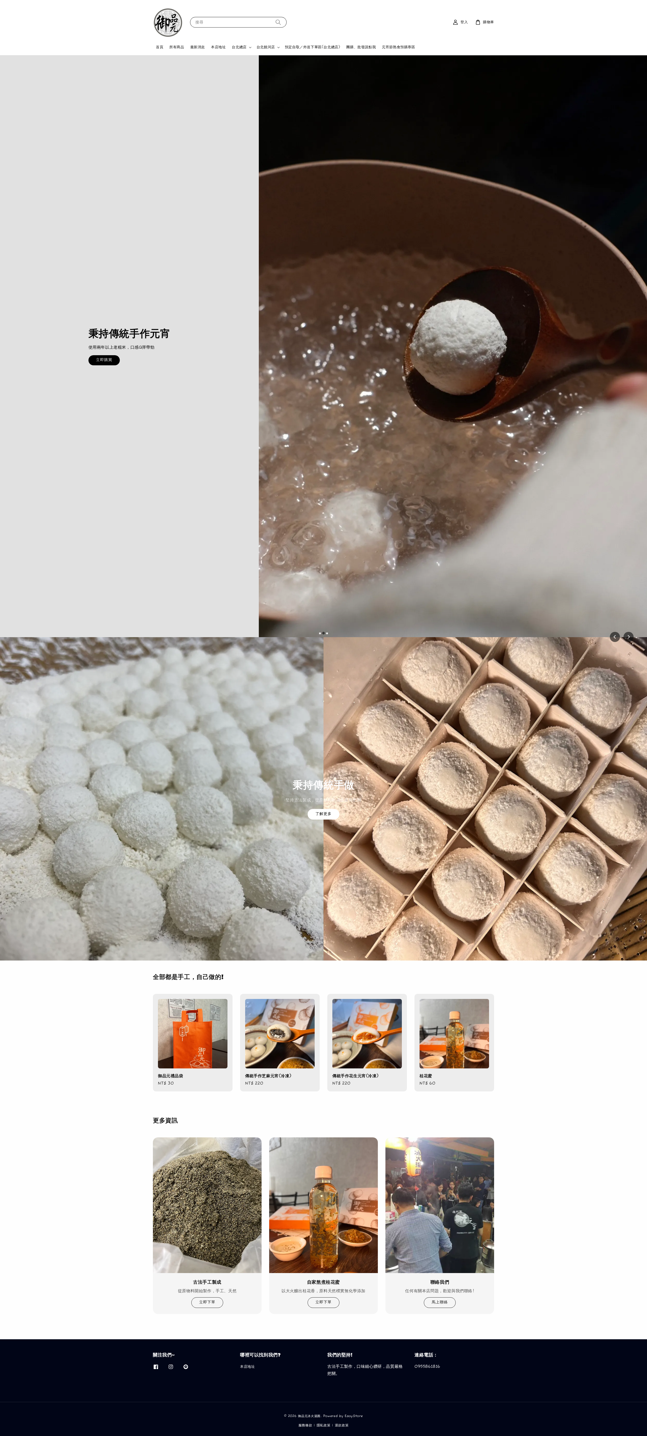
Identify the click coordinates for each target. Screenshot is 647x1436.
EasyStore (354, 1416)
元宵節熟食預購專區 (398, 47)
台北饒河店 (266, 47)
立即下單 (207, 1302)
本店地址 (218, 47)
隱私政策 (324, 1425)
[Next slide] (628, 637)
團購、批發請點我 (361, 47)
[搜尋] (278, 22)
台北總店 (239, 47)
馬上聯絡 (440, 1302)
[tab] (320, 633)
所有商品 (176, 47)
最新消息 (197, 47)
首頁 (159, 47)
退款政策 (342, 1425)
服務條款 (305, 1425)
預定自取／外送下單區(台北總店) (312, 47)
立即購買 (501, 375)
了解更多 (323, 813)
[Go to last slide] (615, 637)
